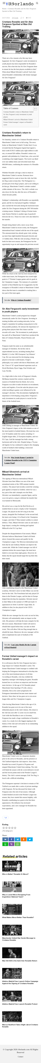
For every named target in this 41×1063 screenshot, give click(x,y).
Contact (20, 1057)
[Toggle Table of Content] (34, 109)
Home (4, 9)
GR (6, 817)
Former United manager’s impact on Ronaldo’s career (17, 123)
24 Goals (15, 18)
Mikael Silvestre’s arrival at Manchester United (17, 119)
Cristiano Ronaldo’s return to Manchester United (18, 112)
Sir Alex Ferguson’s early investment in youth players (17, 116)
